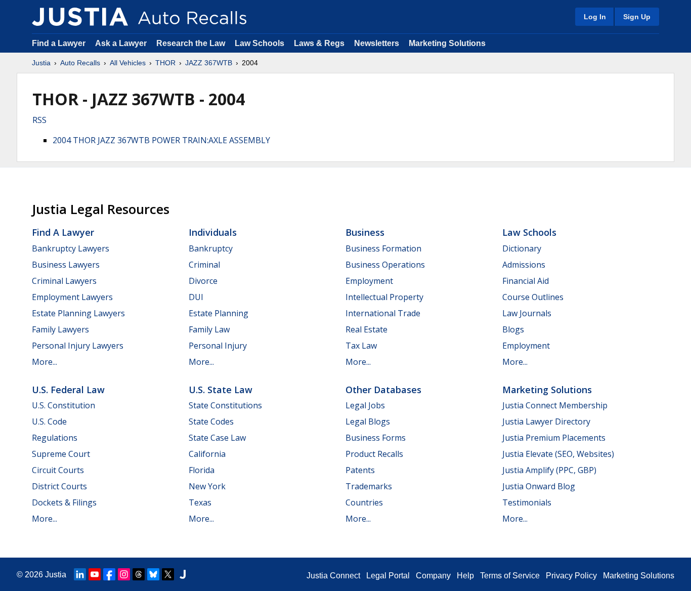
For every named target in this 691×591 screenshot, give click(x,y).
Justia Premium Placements (554, 437)
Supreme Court (61, 453)
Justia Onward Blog (538, 486)
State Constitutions (225, 405)
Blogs (513, 329)
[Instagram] (124, 574)
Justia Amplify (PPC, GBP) (549, 470)
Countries (364, 502)
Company (433, 575)
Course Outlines (533, 297)
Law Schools (259, 43)
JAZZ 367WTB (208, 63)
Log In (595, 17)
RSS (39, 119)
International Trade (383, 313)
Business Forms (376, 437)
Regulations (54, 437)
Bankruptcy (211, 248)
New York (207, 486)
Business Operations (385, 264)
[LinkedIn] (80, 574)
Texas (200, 502)
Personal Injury (218, 345)
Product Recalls (374, 453)
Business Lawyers (66, 264)
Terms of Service (510, 575)
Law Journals (526, 313)
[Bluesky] (153, 574)
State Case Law (217, 437)
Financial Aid (525, 280)
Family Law (209, 329)
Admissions (523, 264)
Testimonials (526, 502)
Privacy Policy (571, 575)
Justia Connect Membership (555, 405)
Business (365, 232)
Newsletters (376, 43)
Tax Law (361, 345)
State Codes (211, 421)
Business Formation (383, 248)
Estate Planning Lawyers (78, 313)
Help (465, 575)
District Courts (59, 486)
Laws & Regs (319, 43)
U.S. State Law (220, 390)
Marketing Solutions (447, 43)
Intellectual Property (384, 297)
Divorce (203, 280)
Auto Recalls (80, 63)
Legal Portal (388, 575)
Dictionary (521, 248)
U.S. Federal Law (68, 390)
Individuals (213, 232)
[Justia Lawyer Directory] (183, 574)
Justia (41, 63)
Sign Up (637, 17)
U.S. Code (49, 421)
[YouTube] (95, 574)
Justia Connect (333, 575)
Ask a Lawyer (122, 43)
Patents (360, 470)
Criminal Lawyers (64, 280)
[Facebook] (109, 574)
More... (44, 361)
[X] (168, 574)
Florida (201, 470)
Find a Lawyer (58, 43)
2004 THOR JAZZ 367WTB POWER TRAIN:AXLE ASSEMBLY (161, 140)
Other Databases (383, 390)
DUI (196, 297)
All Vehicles (128, 63)
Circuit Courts (58, 470)
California (207, 453)
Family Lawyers (60, 329)
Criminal (204, 264)
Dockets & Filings (64, 502)
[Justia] (80, 17)
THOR (165, 63)
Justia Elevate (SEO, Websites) (558, 453)
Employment (369, 280)
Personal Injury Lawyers (77, 345)
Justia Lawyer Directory (546, 421)
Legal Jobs (365, 405)
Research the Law (190, 43)
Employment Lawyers (72, 297)
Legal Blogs (368, 421)
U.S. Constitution (63, 405)
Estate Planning (218, 313)
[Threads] (139, 574)
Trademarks (369, 486)
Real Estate (366, 329)
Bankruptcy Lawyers (70, 248)
